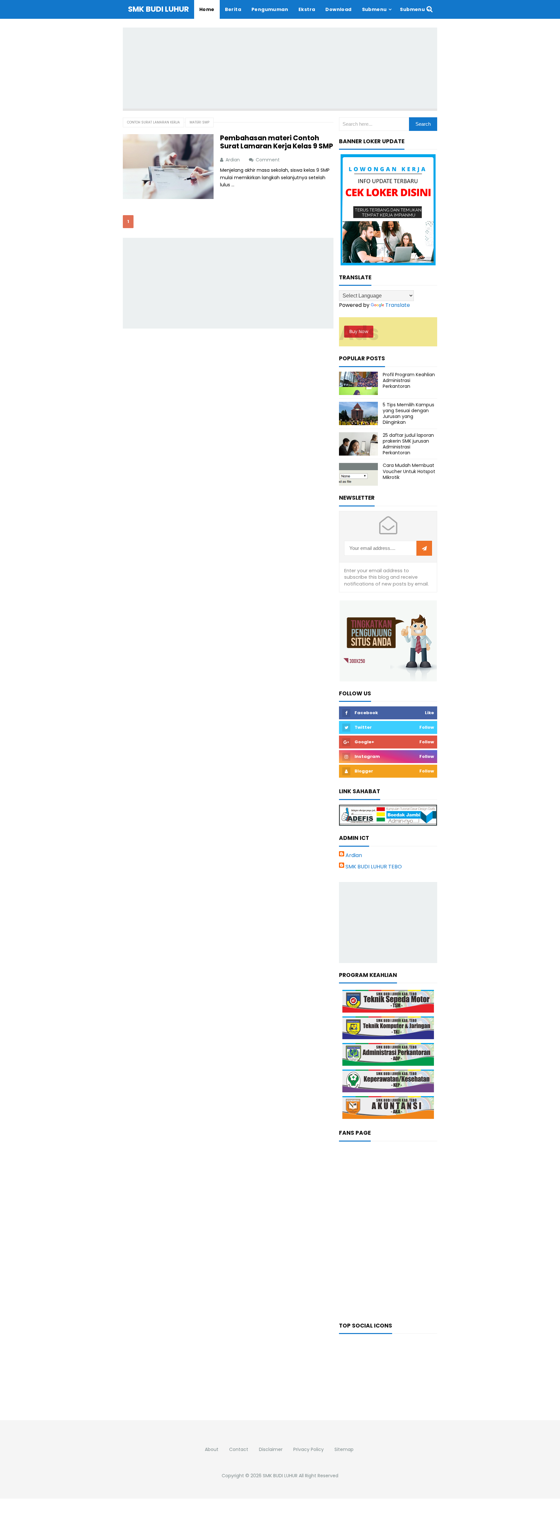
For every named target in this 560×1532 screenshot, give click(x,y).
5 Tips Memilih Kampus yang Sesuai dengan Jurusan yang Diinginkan (408, 413)
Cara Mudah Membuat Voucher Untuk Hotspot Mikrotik (409, 471)
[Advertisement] (280, 68)
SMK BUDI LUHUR (280, 1475)
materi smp (199, 122)
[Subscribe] (424, 548)
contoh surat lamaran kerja (153, 122)
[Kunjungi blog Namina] (388, 640)
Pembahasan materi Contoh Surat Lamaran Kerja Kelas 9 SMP (276, 142)
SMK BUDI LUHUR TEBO (373, 866)
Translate (397, 305)
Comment (268, 160)
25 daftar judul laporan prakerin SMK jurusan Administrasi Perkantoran (408, 444)
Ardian (353, 855)
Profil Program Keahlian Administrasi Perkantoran (409, 380)
